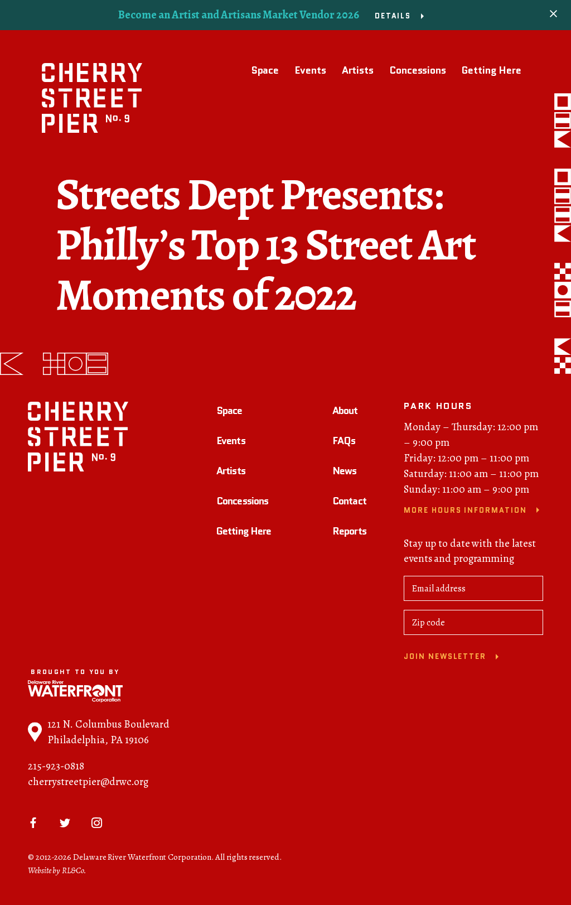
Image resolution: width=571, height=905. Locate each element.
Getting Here (491, 70)
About (345, 410)
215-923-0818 (56, 766)
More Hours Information (465, 510)
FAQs (343, 441)
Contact (349, 501)
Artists (358, 70)
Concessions (417, 70)
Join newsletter (445, 656)
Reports (349, 531)
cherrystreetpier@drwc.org (88, 781)
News (344, 471)
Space (265, 70)
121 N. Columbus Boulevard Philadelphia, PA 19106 (108, 732)
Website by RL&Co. (57, 870)
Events (310, 70)
